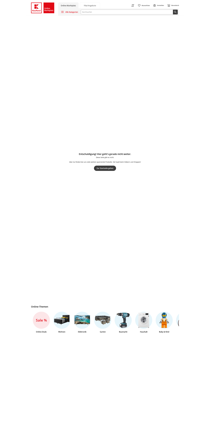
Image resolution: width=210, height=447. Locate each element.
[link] (90, 5)
